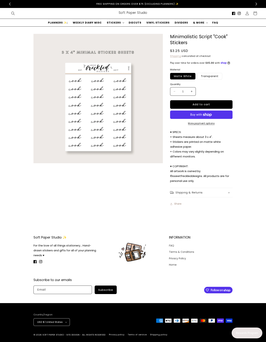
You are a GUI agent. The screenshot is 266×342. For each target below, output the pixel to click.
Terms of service (137, 334)
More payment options (201, 123)
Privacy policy (116, 334)
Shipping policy (158, 334)
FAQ (171, 245)
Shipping (175, 56)
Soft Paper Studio (53, 334)
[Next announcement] (256, 4)
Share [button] (177, 204)
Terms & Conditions (181, 252)
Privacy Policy (177, 258)
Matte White (183, 76)
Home (173, 265)
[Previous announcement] (10, 4)
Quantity (175, 84)
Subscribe (105, 290)
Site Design (73, 334)
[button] (13, 13)
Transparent (209, 76)
